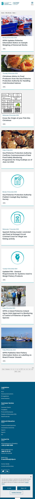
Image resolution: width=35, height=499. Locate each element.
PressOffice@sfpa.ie (8, 459)
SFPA (4, 48)
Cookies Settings (16, 492)
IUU (2, 434)
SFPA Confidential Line (7, 449)
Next (16, 371)
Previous (8, 369)
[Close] (31, 476)
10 (21, 369)
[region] (16, 486)
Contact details (5, 464)
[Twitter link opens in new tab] (3, 471)
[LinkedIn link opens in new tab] (7, 471)
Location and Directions (7, 466)
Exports (3, 432)
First (3, 369)
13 (29, 369)
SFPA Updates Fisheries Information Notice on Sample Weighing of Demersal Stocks (15, 42)
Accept (9, 488)
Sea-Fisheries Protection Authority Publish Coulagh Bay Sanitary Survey (17, 197)
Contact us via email (6, 453)
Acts (2, 391)
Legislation (5, 387)
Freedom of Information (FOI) (8, 414)
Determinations (5, 398)
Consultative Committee (7, 427)
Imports (3, 430)
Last (19, 371)
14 (32, 369)
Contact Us (5, 439)
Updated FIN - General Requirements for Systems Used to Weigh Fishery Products (17, 274)
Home (2, 12)
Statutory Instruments (7, 394)
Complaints (4, 409)
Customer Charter (6, 407)
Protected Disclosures (7, 412)
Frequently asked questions (8, 425)
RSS (33, 367)
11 (24, 369)
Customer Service (7, 403)
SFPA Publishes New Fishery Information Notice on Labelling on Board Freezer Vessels (17, 355)
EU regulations (5, 396)
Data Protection (5, 416)
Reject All (23, 488)
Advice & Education (8, 421)
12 (26, 369)
